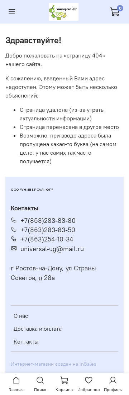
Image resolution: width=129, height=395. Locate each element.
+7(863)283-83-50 (47, 230)
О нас (21, 315)
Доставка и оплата (38, 328)
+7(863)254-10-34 (46, 239)
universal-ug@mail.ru (52, 249)
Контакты (26, 341)
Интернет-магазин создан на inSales (53, 364)
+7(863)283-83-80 (48, 221)
